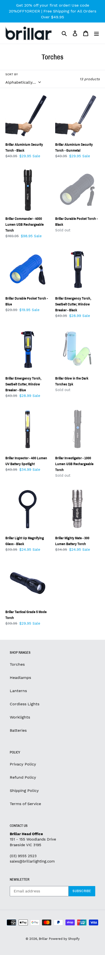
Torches (17, 664)
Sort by (11, 74)
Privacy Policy (23, 764)
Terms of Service (25, 803)
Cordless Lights (24, 704)
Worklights (20, 717)
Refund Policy (23, 777)
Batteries (18, 730)
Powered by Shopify (64, 939)
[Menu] (96, 33)
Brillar (43, 939)
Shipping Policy (24, 790)
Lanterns (18, 690)
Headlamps (20, 677)
